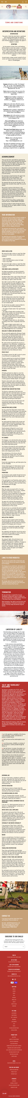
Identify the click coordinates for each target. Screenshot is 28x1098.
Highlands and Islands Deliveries (14, 1048)
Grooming (14, 1019)
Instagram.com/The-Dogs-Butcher (14, 971)
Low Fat (14, 1001)
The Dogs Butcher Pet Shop (14, 1052)
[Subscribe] (23, 947)
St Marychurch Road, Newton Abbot (14, 957)
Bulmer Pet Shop (14, 1087)
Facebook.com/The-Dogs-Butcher (14, 966)
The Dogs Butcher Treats (14, 1028)
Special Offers (14, 1030)
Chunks (14, 991)
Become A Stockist (14, 1083)
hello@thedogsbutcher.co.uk (13, 923)
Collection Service (14, 1043)
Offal (14, 995)
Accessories (14, 1013)
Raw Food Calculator (14, 1054)
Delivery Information (14, 1041)
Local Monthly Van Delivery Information (14, 1050)
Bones (14, 993)
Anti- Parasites (14, 1017)
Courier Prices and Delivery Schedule (14, 1045)
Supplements (14, 1021)
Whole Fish (14, 999)
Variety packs (14, 1004)
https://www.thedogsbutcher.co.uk (14, 141)
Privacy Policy (14, 1072)
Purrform (14, 1006)
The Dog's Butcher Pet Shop (14, 1085)
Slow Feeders (14, 1015)
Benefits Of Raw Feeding (14, 1039)
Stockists (14, 1081)
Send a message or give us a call (14, 976)
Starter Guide (14, 1056)
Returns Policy (14, 1074)
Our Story (14, 1037)
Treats (14, 1026)
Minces (14, 989)
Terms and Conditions (14, 1069)
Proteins (14, 997)
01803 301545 (13, 927)
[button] (25, 1)
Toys (14, 1023)
